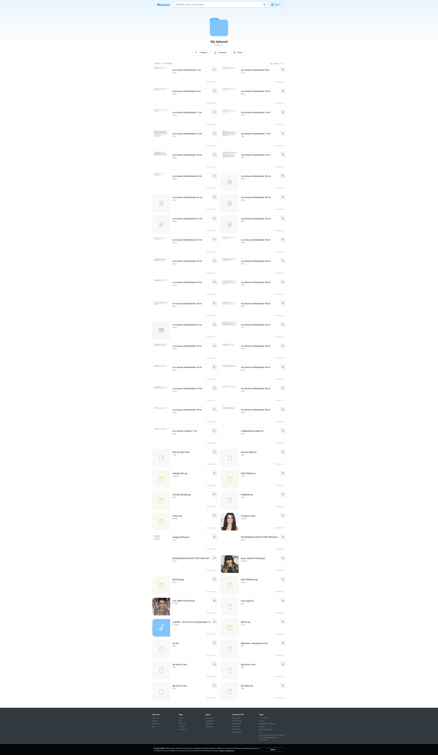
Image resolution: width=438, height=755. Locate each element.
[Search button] (264, 4)
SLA (260, 732)
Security (262, 726)
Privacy (261, 721)
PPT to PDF (236, 729)
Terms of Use (264, 718)
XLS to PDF (236, 726)
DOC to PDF (236, 718)
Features (182, 726)
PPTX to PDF (236, 721)
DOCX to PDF (237, 724)
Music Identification (266, 729)
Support (182, 718)
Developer (209, 726)
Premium (155, 718)
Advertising (210, 721)
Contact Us (183, 729)
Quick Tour (183, 724)
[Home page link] (163, 4)
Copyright (209, 724)
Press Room (156, 724)
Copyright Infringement (267, 724)
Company (209, 718)
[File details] (161, 75)
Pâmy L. (220, 45)
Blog (153, 726)
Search (154, 721)
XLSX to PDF (236, 732)
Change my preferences (226, 750)
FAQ (180, 721)
